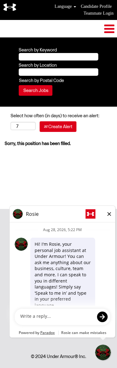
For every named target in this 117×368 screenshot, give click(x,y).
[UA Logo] (10, 7)
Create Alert (59, 126)
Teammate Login (99, 13)
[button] (58, 28)
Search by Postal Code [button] (41, 80)
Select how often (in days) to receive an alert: (55, 115)
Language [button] (64, 6)
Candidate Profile (96, 6)
